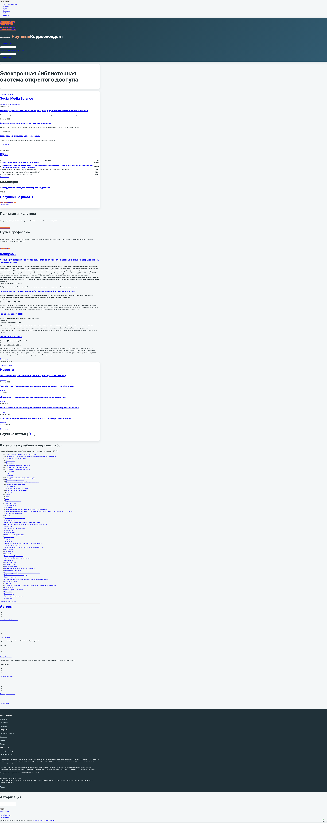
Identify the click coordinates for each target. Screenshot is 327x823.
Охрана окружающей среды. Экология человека (22, 482)
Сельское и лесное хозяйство (14, 528)
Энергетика (8, 526)
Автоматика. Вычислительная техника (17, 558)
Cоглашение (12, 50)
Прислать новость (6, 365)
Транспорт (7, 583)
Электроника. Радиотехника (13, 556)
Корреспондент (37, 36)
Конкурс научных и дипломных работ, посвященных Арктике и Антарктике (37, 291)
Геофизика (7, 554)
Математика (10, 475)
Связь (7, 497)
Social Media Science (10, 4)
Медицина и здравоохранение (16, 484)
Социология (10, 473)
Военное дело (9, 587)
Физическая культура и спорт (14, 535)
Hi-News (3, 380)
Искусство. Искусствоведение (16, 490)
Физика (7, 494)
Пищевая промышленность (13, 545)
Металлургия (8, 530)
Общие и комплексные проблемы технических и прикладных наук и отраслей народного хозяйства (39, 511)
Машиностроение (10, 562)
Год (15, 202)
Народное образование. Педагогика (18, 465)
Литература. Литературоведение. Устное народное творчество (25, 524)
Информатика (10, 486)
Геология (7, 539)
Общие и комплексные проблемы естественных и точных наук (26, 509)
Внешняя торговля (10, 581)
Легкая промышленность (12, 571)
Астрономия (8, 541)
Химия (7, 499)
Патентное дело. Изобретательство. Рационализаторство (23, 547)
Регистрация (4, 811)
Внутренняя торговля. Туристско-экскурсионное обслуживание (26, 579)
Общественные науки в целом (15, 459)
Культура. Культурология (13, 513)
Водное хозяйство (10, 577)
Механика (8, 516)
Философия (10, 463)
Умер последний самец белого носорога (20, 136)
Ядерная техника (10, 564)
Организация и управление (15, 480)
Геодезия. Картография (13, 501)
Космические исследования (13, 596)
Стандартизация (10, 505)
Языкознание (10, 461)
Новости (6, 6)
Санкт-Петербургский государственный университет (20, 162)
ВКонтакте (5, 817)
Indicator (3, 390)
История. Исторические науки (16, 467)
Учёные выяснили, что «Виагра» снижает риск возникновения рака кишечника (39, 407)
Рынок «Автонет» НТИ (11, 336)
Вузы (5, 9)
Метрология (8, 598)
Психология (10, 471)
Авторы (6, 15)
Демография (8, 549)
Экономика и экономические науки (18, 469)
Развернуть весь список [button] (8, 601)
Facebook (5, 815)
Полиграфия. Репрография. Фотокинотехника (19, 568)
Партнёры (21, 50)
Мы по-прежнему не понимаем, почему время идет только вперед (33, 375)
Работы (5, 13)
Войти (2, 809)
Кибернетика (8, 552)
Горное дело (8, 560)
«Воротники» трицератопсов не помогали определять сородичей (33, 397)
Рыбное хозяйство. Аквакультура (15, 575)
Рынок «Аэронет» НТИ (11, 314)
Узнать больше (5, 228)
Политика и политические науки (17, 488)
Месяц (11, 202)
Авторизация (7, 43)
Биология (9, 492)
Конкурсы (6, 11)
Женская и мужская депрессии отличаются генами (25, 123)
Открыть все (4, 144)
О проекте (3, 50)
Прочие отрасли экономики (13, 590)
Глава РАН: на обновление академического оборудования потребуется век (37, 386)
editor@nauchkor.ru (7, 754)
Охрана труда (9, 594)
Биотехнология (9, 532)
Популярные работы (16, 197)
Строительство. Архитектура (15, 518)
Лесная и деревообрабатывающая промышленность (22, 573)
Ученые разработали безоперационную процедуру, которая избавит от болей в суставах (44, 110)
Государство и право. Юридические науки (20, 478)
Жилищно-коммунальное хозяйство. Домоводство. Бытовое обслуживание (30, 585)
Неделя (6, 202)
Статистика (8, 592)
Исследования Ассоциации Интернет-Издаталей (25, 188)
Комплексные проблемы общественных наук (21, 454)
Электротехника (9, 520)
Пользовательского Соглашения (43, 820)
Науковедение (9, 537)
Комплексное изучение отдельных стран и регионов (22, 522)
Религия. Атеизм (10, 503)
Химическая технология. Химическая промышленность (23, 543)
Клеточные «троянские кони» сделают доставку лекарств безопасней (35, 418)
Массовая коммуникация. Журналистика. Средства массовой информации (31, 456)
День (1, 202)
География (8, 507)
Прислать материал (7, 94)
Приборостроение (10, 566)
